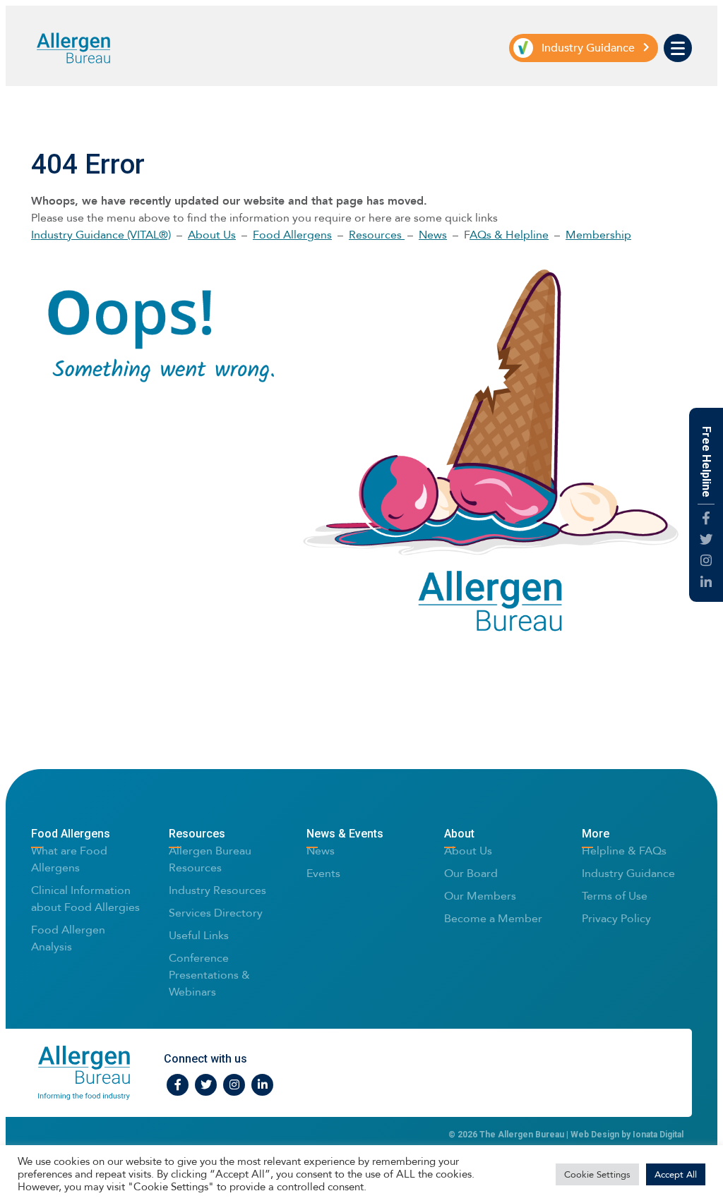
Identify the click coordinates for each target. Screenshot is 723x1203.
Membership (598, 234)
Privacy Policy (616, 918)
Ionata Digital (658, 1134)
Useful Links (199, 935)
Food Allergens (292, 234)
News (433, 234)
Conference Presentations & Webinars (209, 974)
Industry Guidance (628, 873)
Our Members (480, 895)
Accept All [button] (676, 1174)
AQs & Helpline (509, 234)
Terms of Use (614, 895)
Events (323, 873)
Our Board (471, 873)
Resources (377, 234)
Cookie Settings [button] (597, 1174)
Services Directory (216, 912)
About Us (212, 234)
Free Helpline (706, 461)
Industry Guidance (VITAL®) (101, 234)
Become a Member (493, 918)
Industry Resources (217, 890)
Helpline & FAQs (624, 850)
